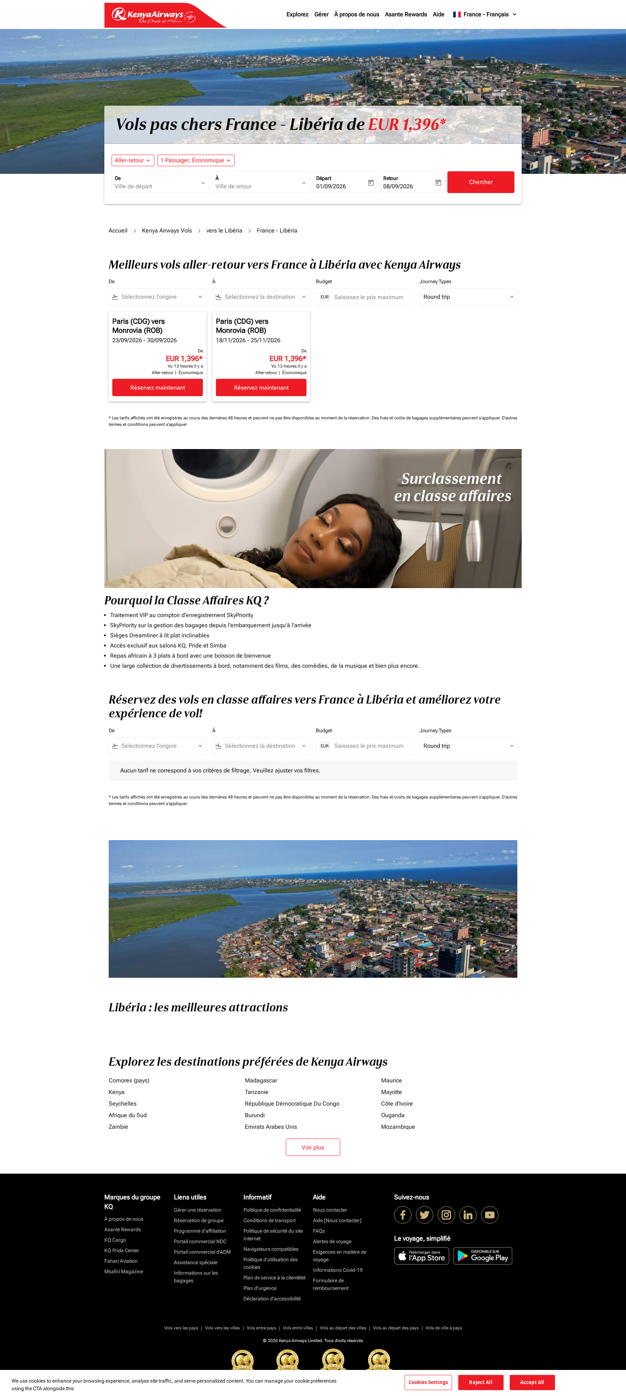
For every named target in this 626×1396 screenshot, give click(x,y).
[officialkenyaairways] (446, 1215)
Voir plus (313, 1147)
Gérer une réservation (197, 1210)
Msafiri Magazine (123, 1271)
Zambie (118, 1126)
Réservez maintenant (157, 387)
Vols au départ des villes (343, 1327)
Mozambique (398, 1126)
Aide (439, 14)
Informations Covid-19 (338, 1270)
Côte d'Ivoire (397, 1103)
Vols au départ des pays (396, 1327)
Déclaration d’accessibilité (272, 1298)
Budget (324, 281)
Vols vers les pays (181, 1327)
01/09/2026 (331, 186)
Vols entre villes (298, 1327)
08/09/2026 (398, 186)
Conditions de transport (269, 1220)
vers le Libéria (224, 230)
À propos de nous (356, 14)
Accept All (532, 1382)
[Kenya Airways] (403, 1215)
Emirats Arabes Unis (271, 1126)
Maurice (391, 1080)
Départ (323, 178)
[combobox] (157, 186)
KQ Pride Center (121, 1250)
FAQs (319, 1231)
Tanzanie (256, 1092)
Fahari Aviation (121, 1261)
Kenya (117, 1092)
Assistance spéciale (195, 1262)
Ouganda (393, 1115)
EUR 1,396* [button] (407, 124)
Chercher (481, 182)
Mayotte (391, 1092)
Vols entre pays (261, 1327)
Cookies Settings (428, 1382)
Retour (390, 178)
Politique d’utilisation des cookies (270, 1263)
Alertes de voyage (332, 1241)
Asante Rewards (406, 14)
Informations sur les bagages (196, 1276)
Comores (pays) (129, 1080)
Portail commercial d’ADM (202, 1252)
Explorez (298, 14)
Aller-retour (129, 160)
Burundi (255, 1115)
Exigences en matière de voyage (339, 1255)
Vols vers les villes (222, 1327)
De (118, 178)
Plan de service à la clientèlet (274, 1277)
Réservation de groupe (199, 1220)
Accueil (118, 230)
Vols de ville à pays (444, 1327)
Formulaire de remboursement (331, 1284)
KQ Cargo (115, 1240)
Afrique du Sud (128, 1115)
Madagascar (261, 1080)
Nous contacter (330, 1210)
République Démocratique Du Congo (292, 1103)
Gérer (321, 14)
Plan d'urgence (259, 1288)
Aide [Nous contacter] (337, 1220)
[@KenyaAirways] (424, 1215)
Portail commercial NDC (200, 1241)
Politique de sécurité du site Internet (273, 1234)
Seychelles (123, 1103)
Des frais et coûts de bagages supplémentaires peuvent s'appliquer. (437, 417)
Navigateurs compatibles (271, 1249)
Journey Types (435, 281)
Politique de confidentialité (272, 1210)
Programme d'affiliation (200, 1231)
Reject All (480, 1382)
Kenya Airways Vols (167, 230)
